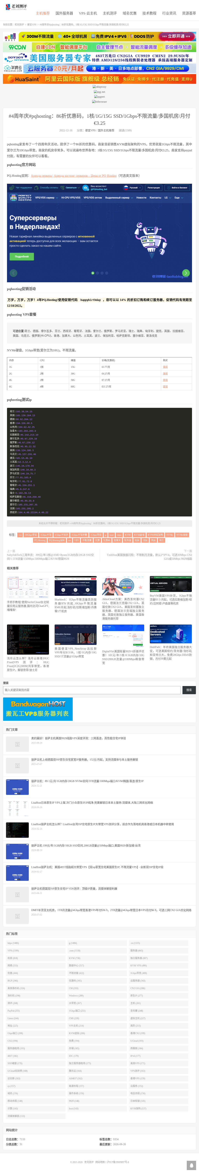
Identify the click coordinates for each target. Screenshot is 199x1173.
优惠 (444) (13, 973)
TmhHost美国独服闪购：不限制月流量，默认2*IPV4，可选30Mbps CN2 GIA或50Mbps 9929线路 (149, 557)
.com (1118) (74, 950)
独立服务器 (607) (139, 958)
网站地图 (100, 1162)
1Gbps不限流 (61, 535)
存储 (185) (74, 1048)
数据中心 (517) (76, 965)
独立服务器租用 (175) (80, 1063)
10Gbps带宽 (31, 535)
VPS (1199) (13, 950)
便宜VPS (31, 24)
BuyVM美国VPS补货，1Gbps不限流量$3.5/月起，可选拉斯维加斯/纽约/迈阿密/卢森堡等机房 (171, 599)
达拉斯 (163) (14, 1078)
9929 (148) (74, 1101)
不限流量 (87, 540)
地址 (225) (13, 1025)
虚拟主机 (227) (137, 1018)
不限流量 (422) (76, 973)
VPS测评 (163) (137, 1071)
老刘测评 (17, 7)
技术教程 (149, 13)
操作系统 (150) (76, 1093)
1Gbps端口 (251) (77, 1010)
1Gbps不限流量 (79, 535)
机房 (137, 540)
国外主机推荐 (106, 130)
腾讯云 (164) (75, 1071)
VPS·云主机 (88, 13)
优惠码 (106, 540)
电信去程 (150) (137, 1093)
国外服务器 (64, 13)
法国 (145, 540)
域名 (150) (13, 1093)
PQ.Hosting (39, 540)
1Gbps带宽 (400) (138, 973)
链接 (165, 367)
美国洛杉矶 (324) (16, 988)
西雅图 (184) (136, 1048)
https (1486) (13, 943)
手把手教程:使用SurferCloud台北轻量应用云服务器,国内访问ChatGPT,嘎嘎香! (28, 606)
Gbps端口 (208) (15, 1033)
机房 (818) (13, 958)
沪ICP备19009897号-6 (118, 1162)
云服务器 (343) (137, 980)
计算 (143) (13, 1108)
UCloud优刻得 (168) (18, 1071)
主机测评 (110, 13)
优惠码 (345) (75, 980)
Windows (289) (76, 995)
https (119, 535)
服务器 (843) (136, 950)
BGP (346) (13, 980)
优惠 (97, 540)
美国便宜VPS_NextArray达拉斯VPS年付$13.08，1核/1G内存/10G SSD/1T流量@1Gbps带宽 (76, 652)
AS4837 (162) (75, 1078)
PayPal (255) (14, 1010)
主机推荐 (43, 13)
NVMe (169, 535)
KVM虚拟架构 (155, 535)
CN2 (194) (13, 1041)
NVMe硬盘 (182, 535)
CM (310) (73, 988)
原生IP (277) (136, 995)
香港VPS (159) (137, 1078)
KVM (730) (74, 958)
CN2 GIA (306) (137, 988)
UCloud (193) (136, 1041)
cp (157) (11, 1086)
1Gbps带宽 (96, 535)
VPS (76, 540)
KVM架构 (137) (138, 1108)
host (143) (74, 1108)
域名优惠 (130, 13)
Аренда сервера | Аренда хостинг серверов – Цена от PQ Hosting (74, 175)
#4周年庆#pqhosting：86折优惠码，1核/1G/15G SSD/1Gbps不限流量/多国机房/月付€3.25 (116, 523)
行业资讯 (169, 13)
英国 (153, 540)
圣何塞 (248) (136, 1010)
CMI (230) (74, 1018)
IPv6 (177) (135, 1056)
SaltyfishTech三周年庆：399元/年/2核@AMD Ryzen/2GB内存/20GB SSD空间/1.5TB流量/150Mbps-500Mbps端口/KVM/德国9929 (50, 557)
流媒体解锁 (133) (16, 1116)
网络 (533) (13, 965)
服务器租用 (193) (16, 1048)
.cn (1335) (135, 943)
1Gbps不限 (45, 535)
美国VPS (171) (137, 1063)
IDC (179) (74, 1056)
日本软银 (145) (137, 1101)
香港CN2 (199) (137, 1033)
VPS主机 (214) (76, 1025)
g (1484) (73, 943)
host (111, 535)
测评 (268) (13, 1003)
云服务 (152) (136, 1086)
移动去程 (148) (15, 1101)
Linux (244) (13, 1018)
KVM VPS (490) (138, 965)
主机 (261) (135, 1003)
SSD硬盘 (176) (15, 1063)
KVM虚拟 (139, 535)
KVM (128, 535)
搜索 (6, 683)
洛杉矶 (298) (14, 995)
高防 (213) (135, 1025)
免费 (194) (74, 1041)
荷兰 (161, 540)
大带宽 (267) (75, 1003)
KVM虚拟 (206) (77, 1033)
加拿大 (117, 540)
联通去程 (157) (76, 1086)
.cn (20, 535)
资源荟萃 (189, 13)
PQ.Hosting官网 (57, 540)
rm (69, 540)
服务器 (127, 540)
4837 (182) (13, 1056)
